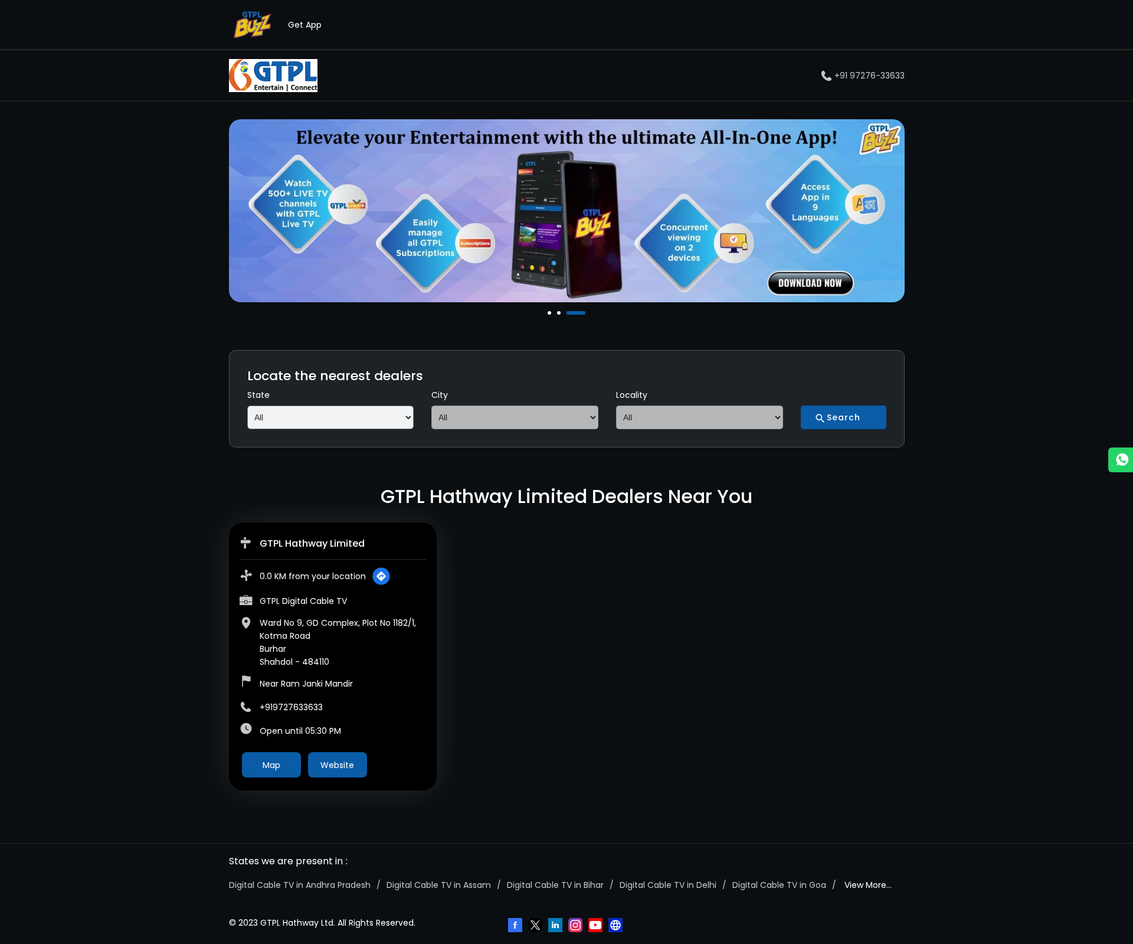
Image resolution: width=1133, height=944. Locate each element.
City (439, 395)
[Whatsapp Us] (1120, 459)
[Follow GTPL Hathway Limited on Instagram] (576, 926)
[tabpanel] (567, 210)
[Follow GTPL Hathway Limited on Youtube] (596, 926)
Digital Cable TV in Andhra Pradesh (300, 885)
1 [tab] (551, 313)
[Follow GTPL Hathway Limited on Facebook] (516, 926)
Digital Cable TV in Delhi (668, 885)
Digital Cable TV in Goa (779, 885)
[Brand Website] (617, 926)
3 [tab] (569, 313)
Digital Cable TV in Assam (439, 885)
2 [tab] (560, 313)
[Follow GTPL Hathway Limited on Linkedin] (556, 926)
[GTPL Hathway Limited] (273, 75)
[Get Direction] (381, 576)
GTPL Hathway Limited (312, 543)
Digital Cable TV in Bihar (555, 885)
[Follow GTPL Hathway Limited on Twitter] (536, 926)
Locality (631, 395)
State (258, 395)
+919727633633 (291, 707)
